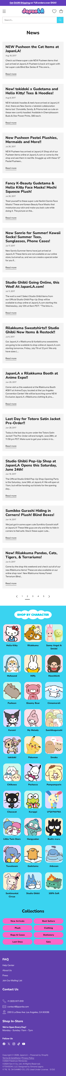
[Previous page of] (16, 596)
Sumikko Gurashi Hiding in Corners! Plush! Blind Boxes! (30, 512)
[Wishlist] (54, 11)
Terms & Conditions (11, 1058)
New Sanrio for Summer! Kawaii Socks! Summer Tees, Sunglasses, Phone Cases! (33, 237)
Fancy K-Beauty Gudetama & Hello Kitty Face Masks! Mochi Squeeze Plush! (31, 187)
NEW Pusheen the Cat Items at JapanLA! (32, 48)
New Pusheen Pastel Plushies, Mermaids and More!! (32, 139)
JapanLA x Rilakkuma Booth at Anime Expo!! (32, 375)
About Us (7, 970)
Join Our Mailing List (12, 980)
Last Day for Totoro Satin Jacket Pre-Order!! (33, 420)
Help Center (8, 965)
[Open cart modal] (61, 11)
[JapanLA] (33, 11)
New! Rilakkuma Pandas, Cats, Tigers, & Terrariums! (31, 555)
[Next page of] (49, 596)
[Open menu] (4, 11)
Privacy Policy (28, 1058)
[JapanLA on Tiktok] (19, 1044)
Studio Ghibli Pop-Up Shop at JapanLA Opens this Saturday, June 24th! (31, 465)
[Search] (60, 20)
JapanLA (24, 1055)
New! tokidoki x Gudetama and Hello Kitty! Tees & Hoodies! (32, 91)
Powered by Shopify (39, 1055)
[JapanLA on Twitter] (9, 1044)
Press (5, 975)
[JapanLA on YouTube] (23, 1044)
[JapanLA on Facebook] (4, 1044)
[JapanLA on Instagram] (14, 1044)
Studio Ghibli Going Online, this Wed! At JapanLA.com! (32, 284)
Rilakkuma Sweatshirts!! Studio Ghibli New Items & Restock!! (32, 330)
